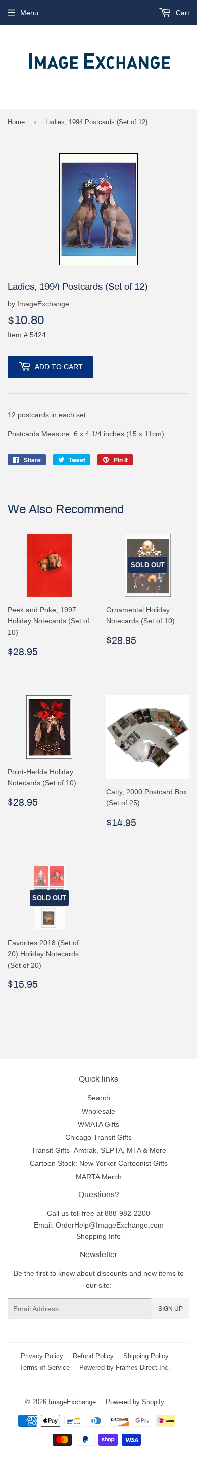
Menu (29, 13)
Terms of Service (45, 1367)
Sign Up (170, 1308)
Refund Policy (93, 1356)
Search (98, 1098)
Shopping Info (98, 1236)
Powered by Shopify (135, 1401)
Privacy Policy (42, 1356)
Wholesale (98, 1111)
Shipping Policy (146, 1356)
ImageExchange (72, 1401)
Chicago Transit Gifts (98, 1137)
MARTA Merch (99, 1177)
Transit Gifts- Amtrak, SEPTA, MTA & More (98, 1150)
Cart (181, 13)
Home (16, 122)
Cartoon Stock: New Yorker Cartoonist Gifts (99, 1163)
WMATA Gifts (98, 1124)
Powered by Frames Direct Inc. (124, 1367)
